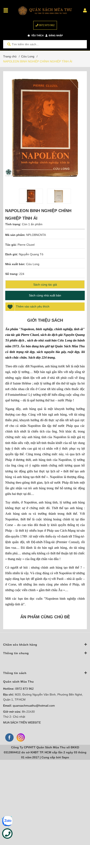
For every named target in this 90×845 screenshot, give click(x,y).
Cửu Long (32, 264)
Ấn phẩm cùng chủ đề (45, 617)
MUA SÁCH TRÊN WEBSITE (22, 722)
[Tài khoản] (85, 10)
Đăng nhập (55, 35)
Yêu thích (37, 35)
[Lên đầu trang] (78, 824)
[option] (31, 196)
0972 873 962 (46, 25)
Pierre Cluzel (26, 244)
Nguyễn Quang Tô (31, 254)
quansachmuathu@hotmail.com (34, 705)
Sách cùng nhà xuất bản (45, 295)
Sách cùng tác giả (45, 284)
